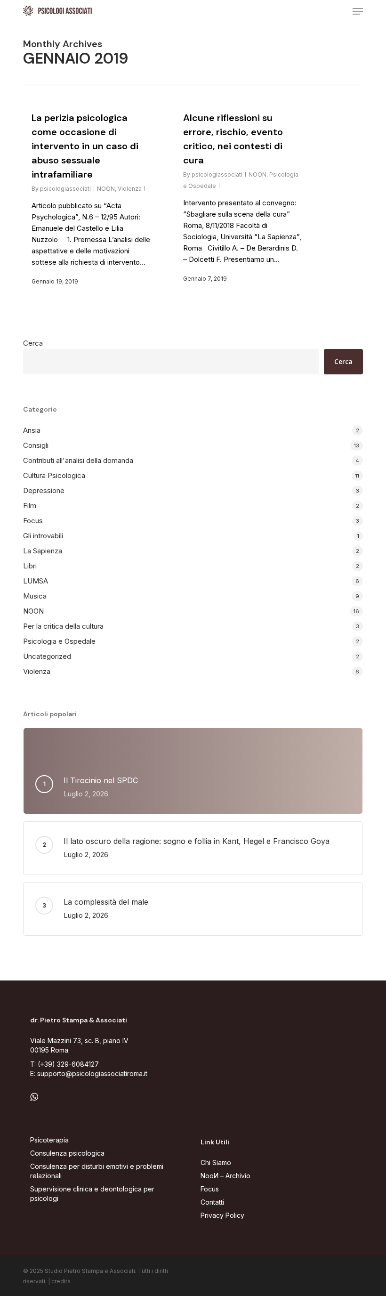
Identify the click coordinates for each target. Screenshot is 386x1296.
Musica (35, 595)
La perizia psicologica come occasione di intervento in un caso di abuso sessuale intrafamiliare (85, 146)
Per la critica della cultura (63, 626)
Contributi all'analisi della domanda (78, 460)
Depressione (43, 490)
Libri (30, 565)
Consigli (35, 445)
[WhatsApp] (34, 1097)
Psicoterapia (49, 1140)
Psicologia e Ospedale (59, 641)
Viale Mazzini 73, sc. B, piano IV (79, 1041)
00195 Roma (49, 1050)
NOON (106, 188)
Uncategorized (47, 656)
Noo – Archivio (225, 1176)
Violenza (130, 188)
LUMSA (35, 580)
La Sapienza (42, 550)
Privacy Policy (222, 1215)
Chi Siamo (216, 1162)
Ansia (31, 430)
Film (29, 505)
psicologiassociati (65, 188)
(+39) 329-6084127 (68, 1064)
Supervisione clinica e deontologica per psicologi (92, 1193)
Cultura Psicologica (54, 475)
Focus (33, 520)
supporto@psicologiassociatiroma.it (92, 1073)
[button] (358, 11)
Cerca (33, 343)
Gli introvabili (43, 535)
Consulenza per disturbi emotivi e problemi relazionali (96, 1171)
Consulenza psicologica (67, 1153)
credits (61, 1281)
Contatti (212, 1202)
